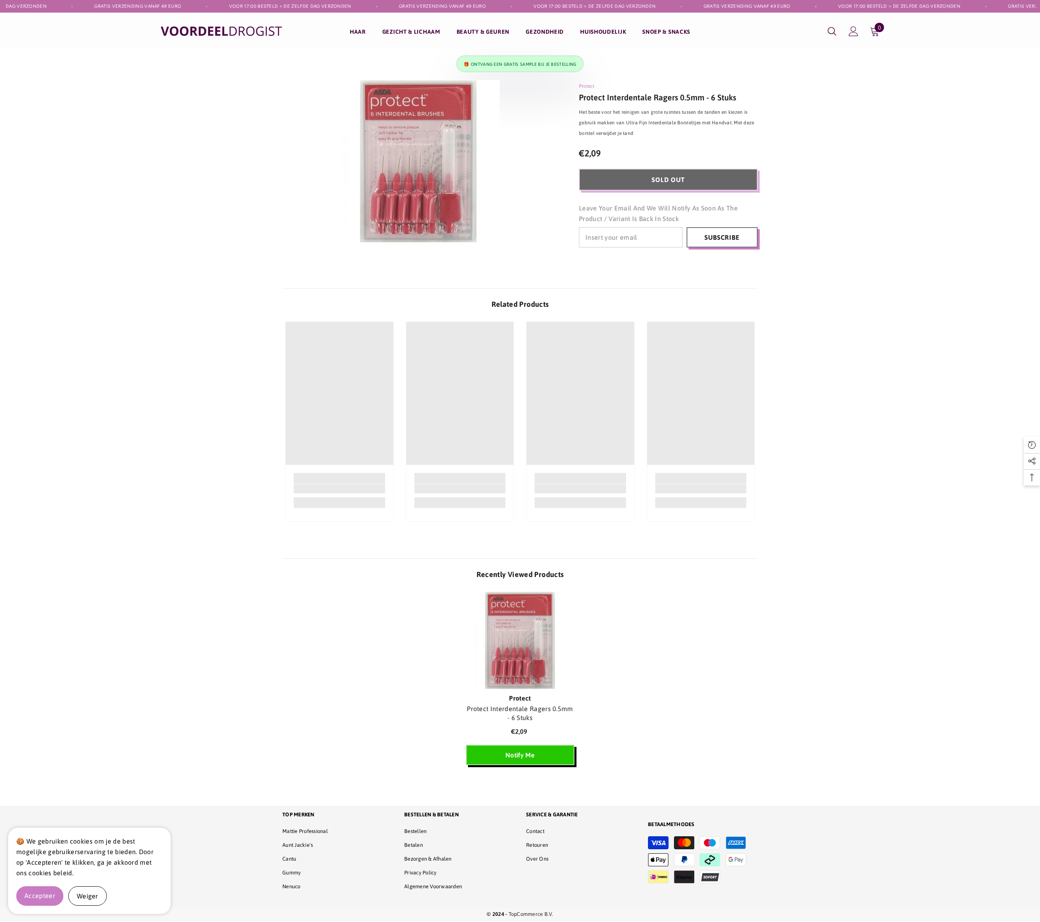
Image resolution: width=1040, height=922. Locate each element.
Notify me (520, 755)
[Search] (832, 31)
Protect (586, 86)
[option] (520, 682)
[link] (339, 488)
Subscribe (721, 237)
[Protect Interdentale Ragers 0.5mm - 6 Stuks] (520, 640)
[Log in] (853, 31)
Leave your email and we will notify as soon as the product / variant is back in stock (658, 213)
